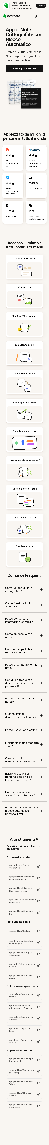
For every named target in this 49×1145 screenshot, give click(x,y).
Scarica (41, 5)
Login (35, 16)
